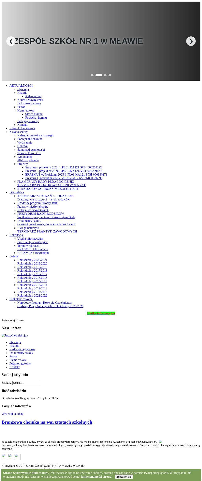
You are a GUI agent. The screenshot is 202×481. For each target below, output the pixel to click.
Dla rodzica (16, 192)
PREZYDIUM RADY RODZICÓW (40, 213)
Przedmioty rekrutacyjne (32, 242)
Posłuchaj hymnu (36, 117)
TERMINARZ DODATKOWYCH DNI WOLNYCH (51, 185)
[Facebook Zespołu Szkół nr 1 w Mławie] (11, 459)
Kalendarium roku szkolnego (35, 135)
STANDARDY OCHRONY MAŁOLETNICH (47, 188)
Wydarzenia (24, 142)
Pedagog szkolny (28, 121)
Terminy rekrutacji (28, 245)
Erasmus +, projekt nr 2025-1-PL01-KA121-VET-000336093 (63, 178)
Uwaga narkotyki (28, 228)
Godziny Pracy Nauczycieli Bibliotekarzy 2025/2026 (50, 306)
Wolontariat (24, 156)
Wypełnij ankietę (12, 413)
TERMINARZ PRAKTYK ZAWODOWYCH (47, 231)
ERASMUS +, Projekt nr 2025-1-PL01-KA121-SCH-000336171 (66, 174)
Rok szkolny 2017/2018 (32, 270)
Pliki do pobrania (28, 160)
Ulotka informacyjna (30, 238)
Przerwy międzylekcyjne (32, 206)
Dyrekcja (23, 89)
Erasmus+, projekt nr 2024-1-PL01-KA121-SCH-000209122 (63, 167)
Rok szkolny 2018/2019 (32, 267)
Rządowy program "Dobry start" (37, 203)
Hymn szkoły (25, 110)
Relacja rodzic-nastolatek (33, 210)
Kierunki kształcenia (22, 128)
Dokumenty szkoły (29, 103)
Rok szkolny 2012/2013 (32, 288)
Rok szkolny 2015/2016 (32, 277)
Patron (21, 107)
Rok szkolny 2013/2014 (32, 284)
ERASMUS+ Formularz (32, 249)
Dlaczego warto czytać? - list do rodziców (43, 199)
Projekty (22, 163)
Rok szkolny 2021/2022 (32, 295)
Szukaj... (7, 382)
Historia (22, 92)
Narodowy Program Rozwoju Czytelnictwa (44, 302)
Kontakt (22, 124)
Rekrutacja (16, 235)
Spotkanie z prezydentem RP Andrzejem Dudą (46, 217)
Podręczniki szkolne (29, 139)
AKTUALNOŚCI (21, 85)
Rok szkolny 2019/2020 (32, 263)
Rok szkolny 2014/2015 (32, 281)
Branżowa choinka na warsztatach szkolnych (47, 422)
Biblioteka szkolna (21, 299)
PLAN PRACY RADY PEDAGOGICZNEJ (45, 181)
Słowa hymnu (34, 114)
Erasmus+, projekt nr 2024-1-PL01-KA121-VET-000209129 (63, 171)
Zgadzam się (124, 476)
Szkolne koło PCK (29, 153)
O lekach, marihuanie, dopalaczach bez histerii (46, 224)
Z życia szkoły (18, 131)
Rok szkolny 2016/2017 (32, 274)
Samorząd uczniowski (31, 149)
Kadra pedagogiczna (30, 99)
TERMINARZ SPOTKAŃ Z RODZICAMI (45, 196)
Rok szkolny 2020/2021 (32, 260)
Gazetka (22, 146)
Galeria (14, 256)
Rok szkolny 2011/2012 (32, 292)
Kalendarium (33, 96)
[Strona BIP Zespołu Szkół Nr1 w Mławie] (5, 459)
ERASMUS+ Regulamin (33, 252)
